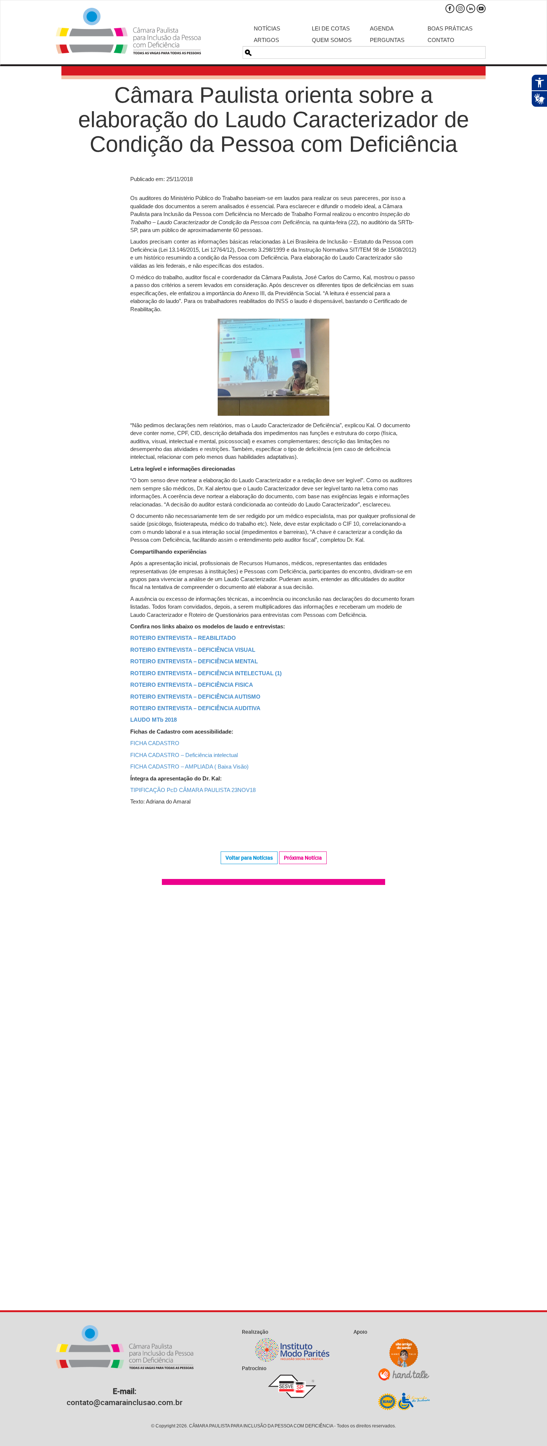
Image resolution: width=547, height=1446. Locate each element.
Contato (441, 40)
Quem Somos (332, 40)
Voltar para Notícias (249, 857)
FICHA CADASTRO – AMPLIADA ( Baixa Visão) (189, 766)
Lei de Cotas (331, 28)
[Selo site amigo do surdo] (404, 1353)
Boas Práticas (450, 28)
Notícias (267, 28)
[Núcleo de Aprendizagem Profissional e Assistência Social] (404, 1401)
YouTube (481, 8)
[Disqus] (273, 996)
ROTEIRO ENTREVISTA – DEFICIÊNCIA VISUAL (192, 650)
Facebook (449, 8)
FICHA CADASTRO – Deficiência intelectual (184, 755)
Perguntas (387, 40)
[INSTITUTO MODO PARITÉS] (292, 1350)
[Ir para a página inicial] (128, 31)
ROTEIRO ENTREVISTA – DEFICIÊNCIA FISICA (191, 685)
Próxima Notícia (303, 857)
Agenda (382, 28)
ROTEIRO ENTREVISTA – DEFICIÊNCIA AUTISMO (195, 696)
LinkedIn (470, 8)
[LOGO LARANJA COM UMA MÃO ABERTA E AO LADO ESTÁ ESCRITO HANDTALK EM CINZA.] (404, 1374)
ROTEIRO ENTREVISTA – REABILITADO (183, 638)
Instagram (460, 8)
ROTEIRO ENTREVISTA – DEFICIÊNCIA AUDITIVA (195, 708)
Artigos (266, 40)
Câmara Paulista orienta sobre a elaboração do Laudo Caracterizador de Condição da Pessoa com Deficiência (273, 120)
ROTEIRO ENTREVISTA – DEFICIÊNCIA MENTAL (194, 661)
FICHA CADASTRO (154, 743)
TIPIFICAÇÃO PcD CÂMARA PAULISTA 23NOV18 (193, 790)
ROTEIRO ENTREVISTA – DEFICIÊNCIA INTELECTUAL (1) (206, 673)
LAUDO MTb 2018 (153, 719)
